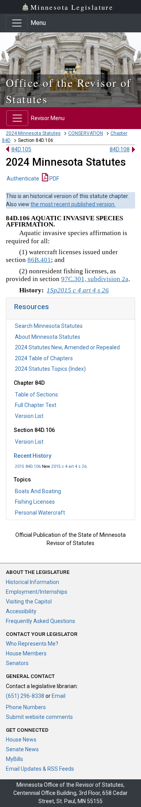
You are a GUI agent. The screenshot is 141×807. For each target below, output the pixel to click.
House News (21, 739)
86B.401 (39, 260)
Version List (29, 416)
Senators (17, 663)
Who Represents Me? (32, 644)
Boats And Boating (38, 491)
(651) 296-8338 (25, 696)
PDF (53, 178)
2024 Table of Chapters (44, 358)
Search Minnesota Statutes (49, 326)
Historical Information (32, 582)
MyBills (14, 759)
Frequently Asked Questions (40, 621)
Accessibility (21, 611)
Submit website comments (39, 717)
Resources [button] (31, 307)
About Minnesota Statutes (47, 337)
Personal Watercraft (40, 513)
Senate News (22, 749)
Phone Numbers (26, 707)
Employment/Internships (36, 592)
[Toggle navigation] (17, 23)
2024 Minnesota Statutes (33, 133)
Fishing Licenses (35, 502)
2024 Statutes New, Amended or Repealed (67, 347)
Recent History (32, 456)
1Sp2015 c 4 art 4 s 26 (78, 290)
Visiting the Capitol (29, 601)
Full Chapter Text (35, 405)
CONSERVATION (85, 133)
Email (58, 696)
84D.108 (120, 149)
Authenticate (23, 178)
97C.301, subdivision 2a (94, 279)
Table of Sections (36, 394)
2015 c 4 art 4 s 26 (69, 466)
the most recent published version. (73, 204)
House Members (26, 653)
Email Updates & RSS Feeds (40, 769)
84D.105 (21, 149)
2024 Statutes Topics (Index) (50, 369)
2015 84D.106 (28, 466)
